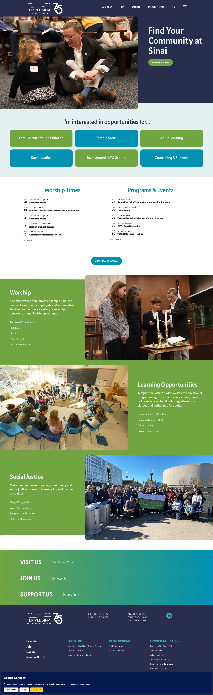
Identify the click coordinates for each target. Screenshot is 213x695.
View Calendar (27, 240)
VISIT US (31, 563)
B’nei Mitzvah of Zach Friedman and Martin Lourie (54, 211)
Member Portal (156, 7)
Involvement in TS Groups (106, 158)
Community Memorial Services (45, 235)
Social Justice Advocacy (160, 660)
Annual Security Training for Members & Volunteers (143, 202)
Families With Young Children (163, 646)
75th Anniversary (75, 651)
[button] (2, 62)
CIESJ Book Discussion (129, 226)
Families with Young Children (41, 138)
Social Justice (41, 158)
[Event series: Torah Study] (135, 207)
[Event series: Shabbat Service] (47, 200)
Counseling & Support (172, 158)
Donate (136, 7)
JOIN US (30, 579)
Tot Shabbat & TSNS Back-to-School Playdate (140, 218)
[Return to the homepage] (44, 8)
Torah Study (123, 211)
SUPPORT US (36, 595)
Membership (59, 578)
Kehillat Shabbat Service (41, 227)
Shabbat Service (37, 203)
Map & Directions (62, 562)
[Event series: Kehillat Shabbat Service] (49, 224)
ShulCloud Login (116, 646)
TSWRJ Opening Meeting (130, 234)
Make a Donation (116, 651)
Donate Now (71, 594)
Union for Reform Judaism (79, 655)
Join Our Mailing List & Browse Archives (85, 646)
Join (122, 7)
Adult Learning (171, 138)
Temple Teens (106, 138)
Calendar (107, 7)
